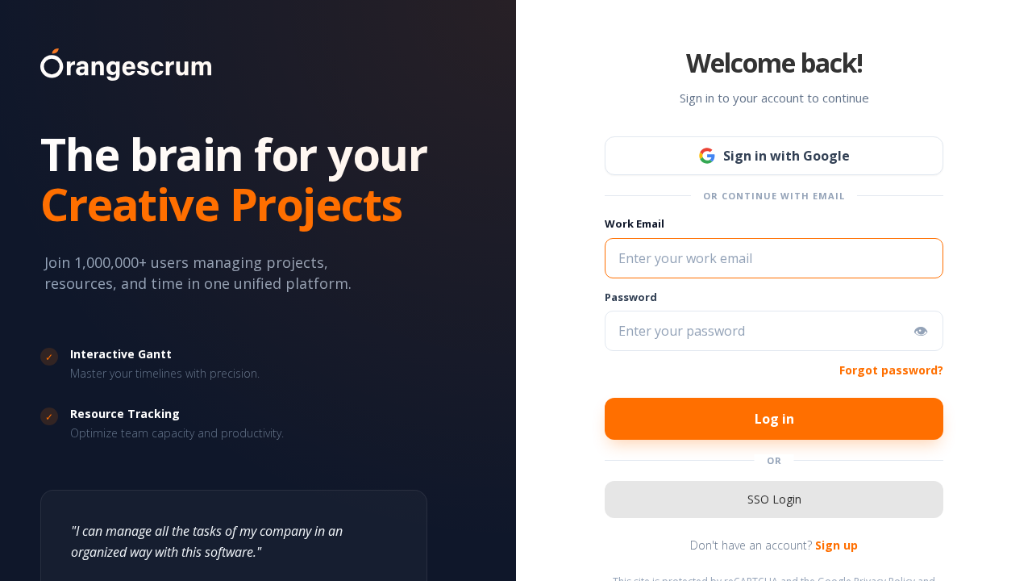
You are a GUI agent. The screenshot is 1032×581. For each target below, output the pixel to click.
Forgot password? (891, 370)
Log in (774, 419)
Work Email (634, 223)
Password (631, 297)
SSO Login (774, 499)
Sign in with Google (786, 156)
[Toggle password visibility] (921, 331)
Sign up (836, 545)
